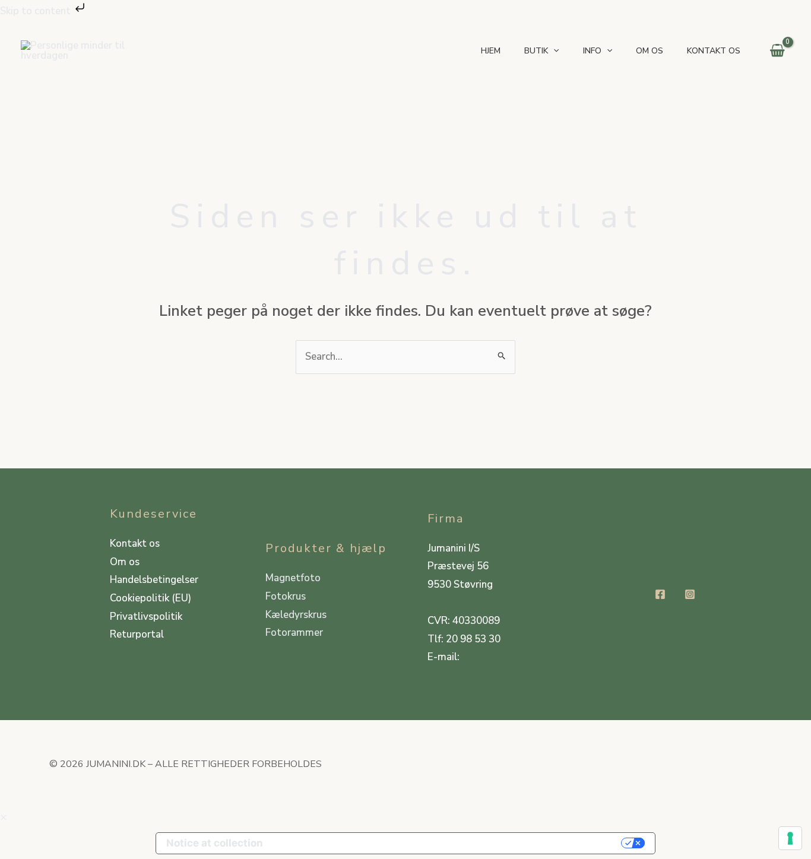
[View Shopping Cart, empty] (777, 50)
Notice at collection (214, 843)
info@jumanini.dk (501, 657)
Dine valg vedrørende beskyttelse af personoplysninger (448, 843)
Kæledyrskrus (296, 615)
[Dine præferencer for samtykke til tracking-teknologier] (790, 838)
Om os (125, 562)
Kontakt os (135, 543)
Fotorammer (294, 632)
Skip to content (36, 11)
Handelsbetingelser (154, 580)
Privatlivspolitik (146, 616)
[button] (553, 50)
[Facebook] (660, 594)
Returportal (137, 634)
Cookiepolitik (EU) (150, 598)
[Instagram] (690, 594)
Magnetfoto (293, 578)
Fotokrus (285, 596)
